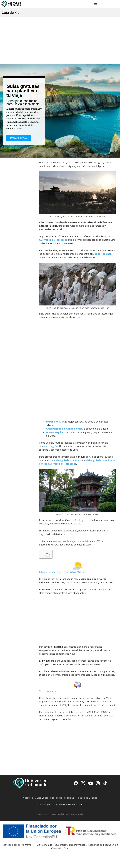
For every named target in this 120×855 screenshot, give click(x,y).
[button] (95, 4)
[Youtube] (90, 783)
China (63, 162)
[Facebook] (75, 783)
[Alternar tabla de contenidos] (45, 554)
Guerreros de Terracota (53, 239)
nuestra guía (50, 446)
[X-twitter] (83, 783)
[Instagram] (98, 783)
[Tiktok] (105, 783)
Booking (79, 520)
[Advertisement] (60, 40)
